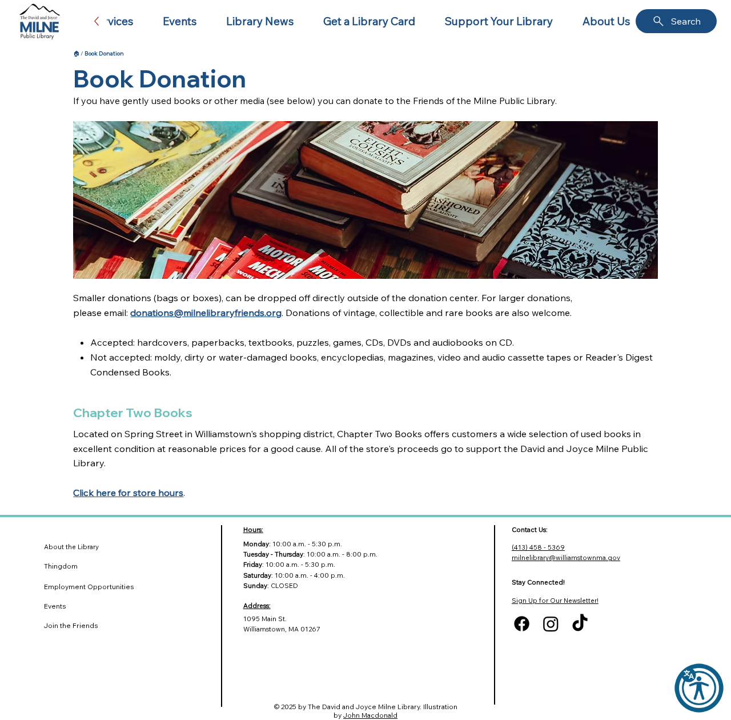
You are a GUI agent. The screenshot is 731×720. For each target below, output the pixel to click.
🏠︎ (76, 53)
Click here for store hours (128, 492)
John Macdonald (370, 715)
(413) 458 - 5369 (538, 547)
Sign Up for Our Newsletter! (555, 601)
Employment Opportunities (89, 586)
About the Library (71, 547)
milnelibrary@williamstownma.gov (566, 558)
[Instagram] (551, 624)
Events (55, 606)
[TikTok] (580, 624)
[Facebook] (522, 624)
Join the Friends (71, 625)
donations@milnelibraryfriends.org (206, 312)
